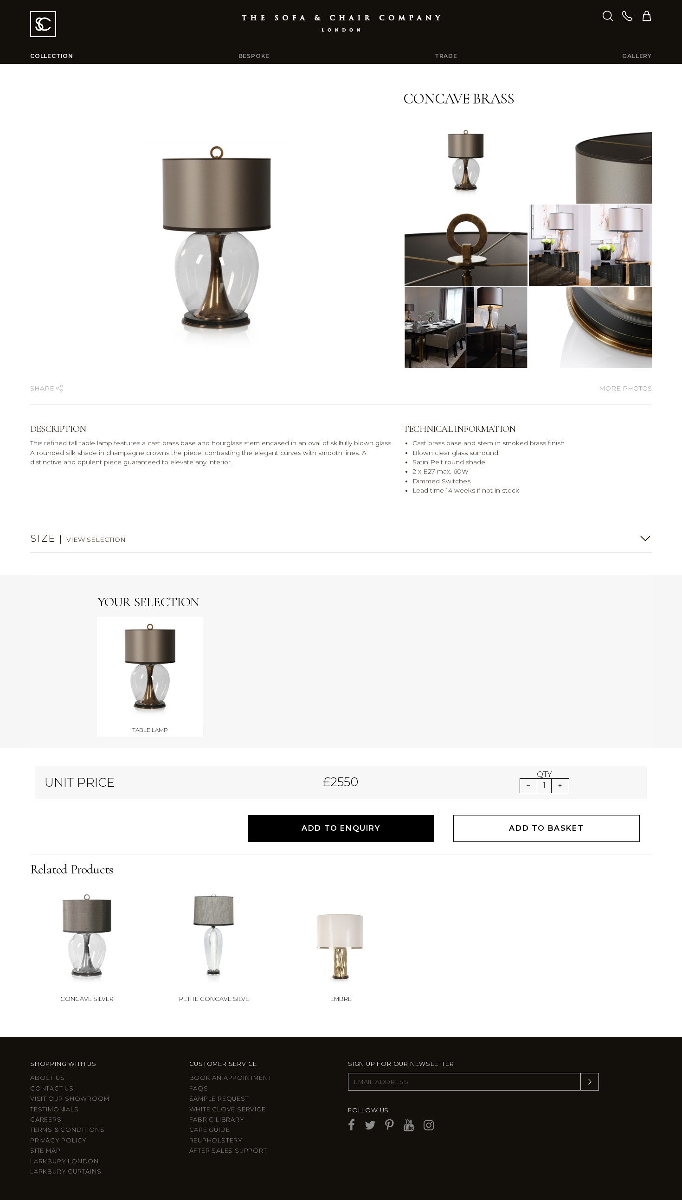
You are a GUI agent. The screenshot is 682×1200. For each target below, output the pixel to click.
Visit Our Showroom (69, 1098)
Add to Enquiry (341, 828)
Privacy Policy (58, 1140)
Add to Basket (546, 828)
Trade (446, 55)
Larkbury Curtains (66, 1171)
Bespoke (254, 55)
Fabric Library (216, 1119)
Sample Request (219, 1098)
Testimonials (54, 1109)
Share (43, 388)
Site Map (45, 1150)
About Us (47, 1077)
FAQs (198, 1088)
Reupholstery (216, 1140)
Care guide (209, 1129)
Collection (51, 55)
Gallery (637, 55)
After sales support (228, 1150)
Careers (46, 1119)
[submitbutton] (589, 1082)
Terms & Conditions (67, 1129)
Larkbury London (64, 1161)
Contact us (52, 1088)
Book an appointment (230, 1077)
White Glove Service (227, 1109)
